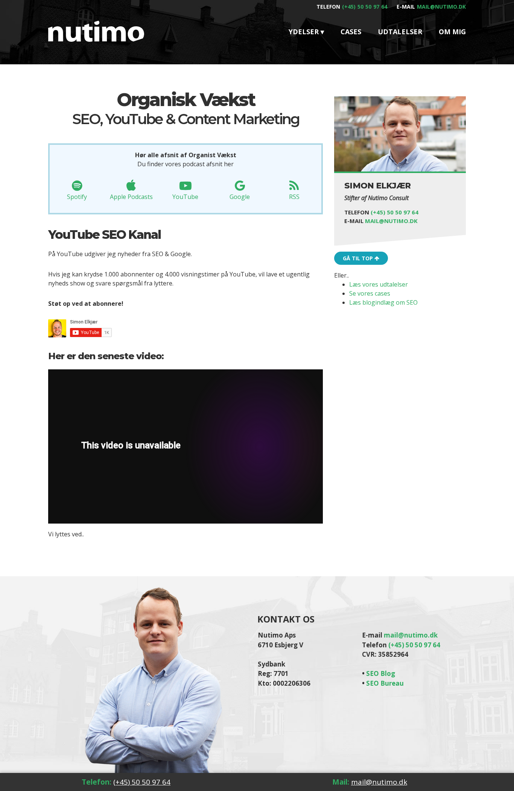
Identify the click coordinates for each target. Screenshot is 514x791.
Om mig (452, 31)
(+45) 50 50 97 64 (364, 6)
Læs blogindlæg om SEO (383, 303)
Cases (351, 31)
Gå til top (358, 258)
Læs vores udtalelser (378, 285)
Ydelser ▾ (306, 31)
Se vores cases (369, 294)
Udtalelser (400, 31)
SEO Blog (380, 673)
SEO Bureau (385, 683)
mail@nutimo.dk (441, 6)
